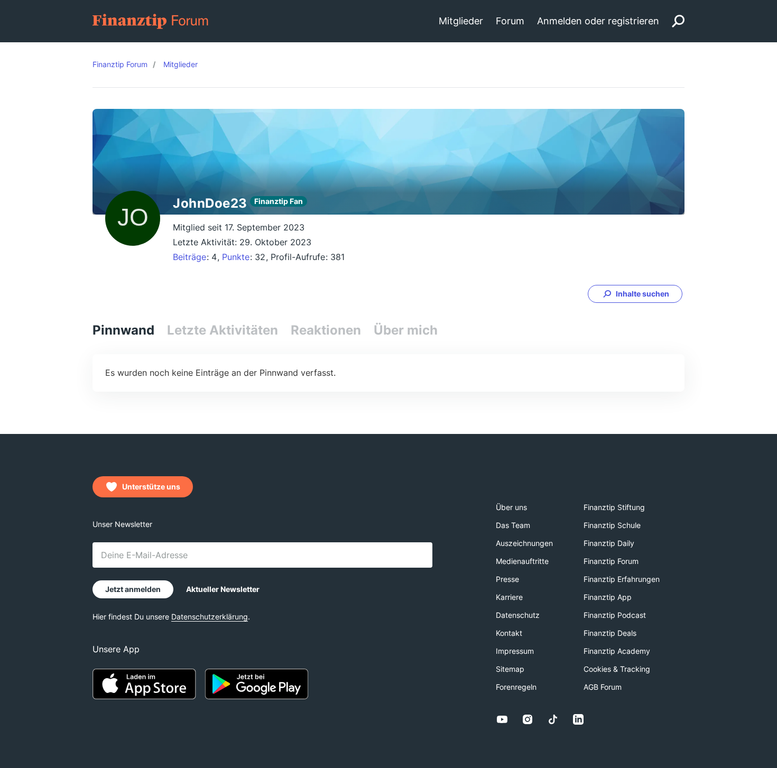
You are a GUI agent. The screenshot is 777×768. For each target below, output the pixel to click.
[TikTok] (553, 719)
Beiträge (189, 257)
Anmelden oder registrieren (598, 20)
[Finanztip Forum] (150, 20)
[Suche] (678, 21)
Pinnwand (123, 330)
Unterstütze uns (151, 486)
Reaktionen (326, 330)
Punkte (235, 257)
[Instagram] (527, 719)
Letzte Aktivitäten (222, 330)
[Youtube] (502, 719)
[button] (635, 294)
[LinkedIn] (578, 719)
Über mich (406, 330)
